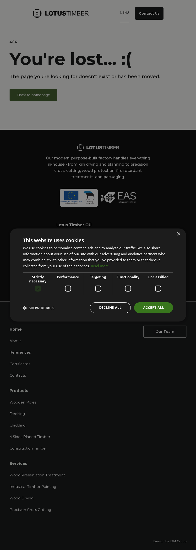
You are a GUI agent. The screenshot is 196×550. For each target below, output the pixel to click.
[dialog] (98, 275)
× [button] (178, 234)
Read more (100, 265)
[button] (38, 308)
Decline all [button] (110, 307)
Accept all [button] (153, 307)
